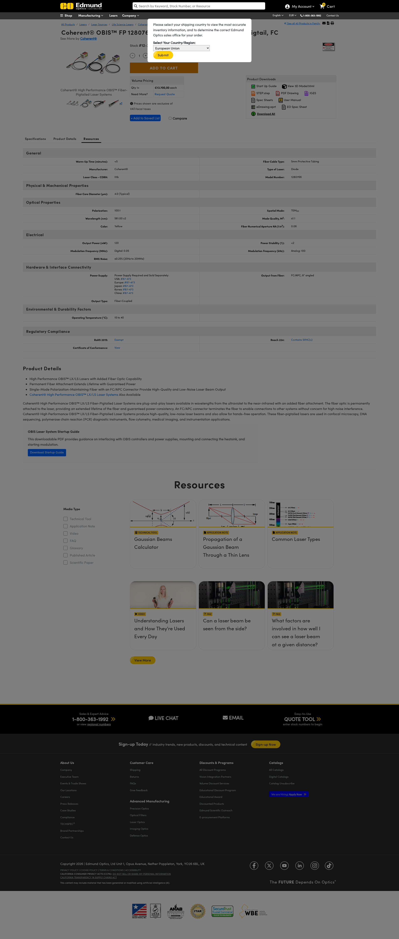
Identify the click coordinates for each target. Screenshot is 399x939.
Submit (163, 55)
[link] (329, 3)
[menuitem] (70, 15)
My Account (301, 7)
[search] (199, 6)
